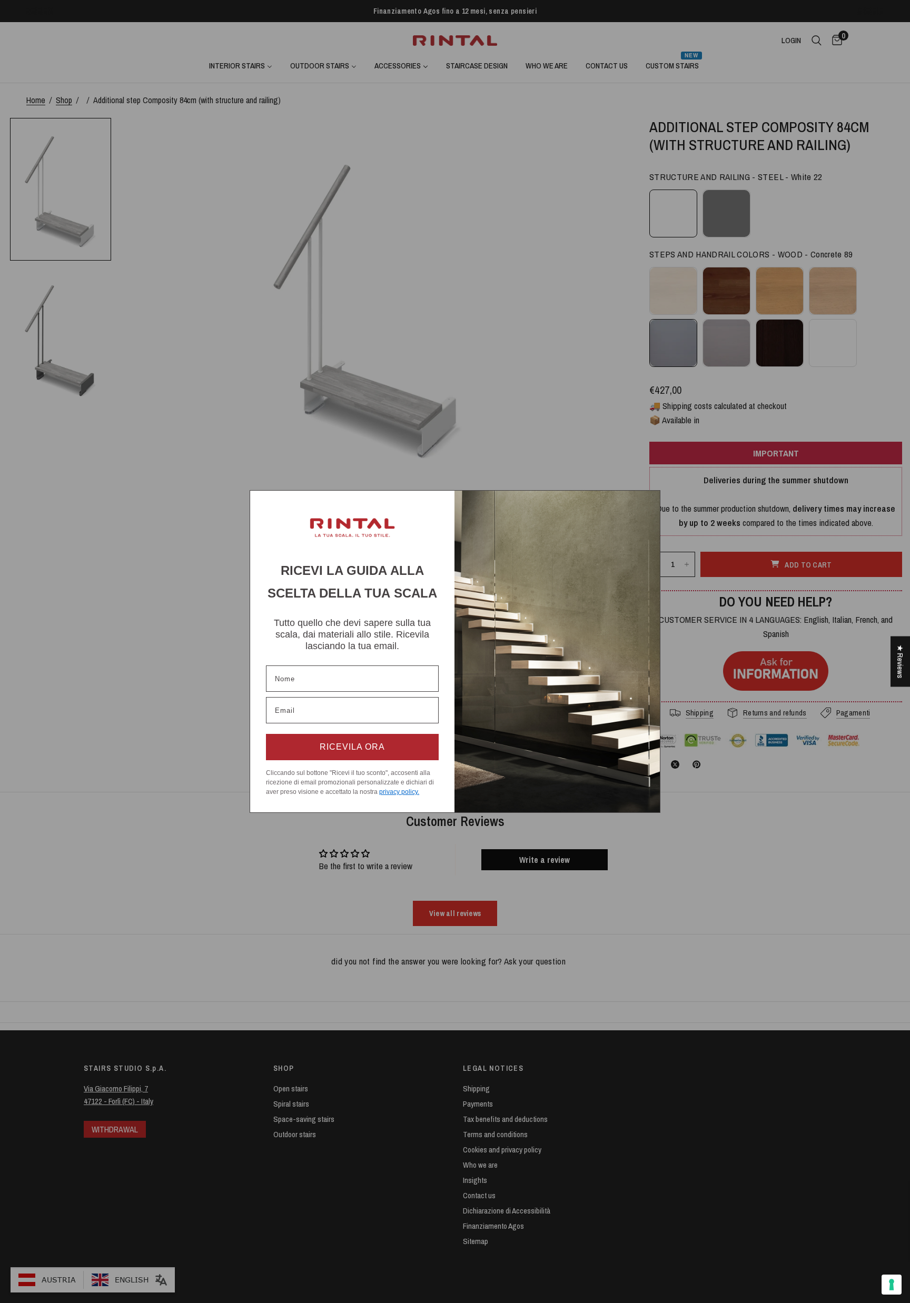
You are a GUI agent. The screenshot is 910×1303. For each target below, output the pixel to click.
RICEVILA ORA (352, 746)
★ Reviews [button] (900, 661)
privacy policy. (399, 791)
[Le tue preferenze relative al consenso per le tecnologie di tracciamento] (892, 1285)
